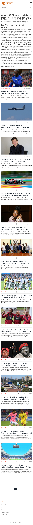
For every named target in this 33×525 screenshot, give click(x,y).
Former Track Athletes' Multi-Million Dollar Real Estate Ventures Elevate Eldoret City (14, 398)
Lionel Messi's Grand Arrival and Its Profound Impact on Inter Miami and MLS (16, 432)
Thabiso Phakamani (5, 88)
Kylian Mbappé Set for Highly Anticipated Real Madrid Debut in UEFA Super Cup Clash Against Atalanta (16, 466)
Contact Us (4, 514)
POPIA (3, 517)
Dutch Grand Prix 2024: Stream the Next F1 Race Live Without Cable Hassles (16, 194)
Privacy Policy (5, 512)
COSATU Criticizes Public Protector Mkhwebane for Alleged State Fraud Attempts (14, 228)
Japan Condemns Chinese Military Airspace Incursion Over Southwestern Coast (15, 126)
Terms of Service (6, 510)
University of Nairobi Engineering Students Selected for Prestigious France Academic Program (16, 262)
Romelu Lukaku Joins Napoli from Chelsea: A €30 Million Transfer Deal (14, 92)
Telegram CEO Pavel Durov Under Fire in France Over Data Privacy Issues (16, 160)
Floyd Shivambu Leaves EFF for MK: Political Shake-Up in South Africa (14, 364)
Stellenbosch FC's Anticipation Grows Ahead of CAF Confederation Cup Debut (16, 330)
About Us (3, 507)
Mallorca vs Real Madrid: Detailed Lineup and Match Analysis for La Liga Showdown (16, 296)
